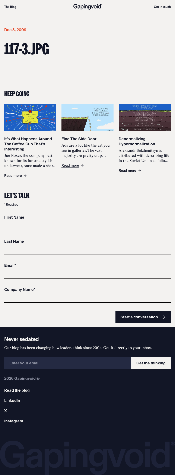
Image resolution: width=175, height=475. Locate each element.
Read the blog (17, 390)
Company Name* (19, 289)
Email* (10, 265)
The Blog (10, 7)
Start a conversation (139, 317)
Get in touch (162, 7)
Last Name (14, 241)
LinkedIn (12, 400)
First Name (14, 217)
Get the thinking (151, 363)
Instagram (13, 421)
